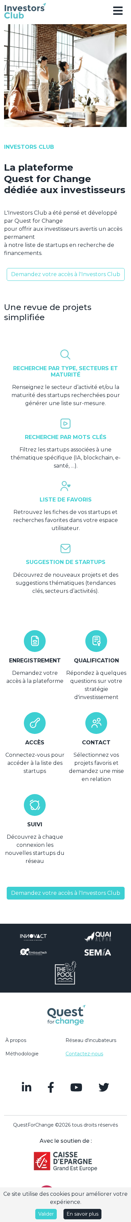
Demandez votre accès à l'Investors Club (65, 274)
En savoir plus (82, 1214)
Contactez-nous (84, 1054)
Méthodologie (22, 1054)
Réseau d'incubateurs (91, 1040)
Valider (46, 1214)
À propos (15, 1040)
